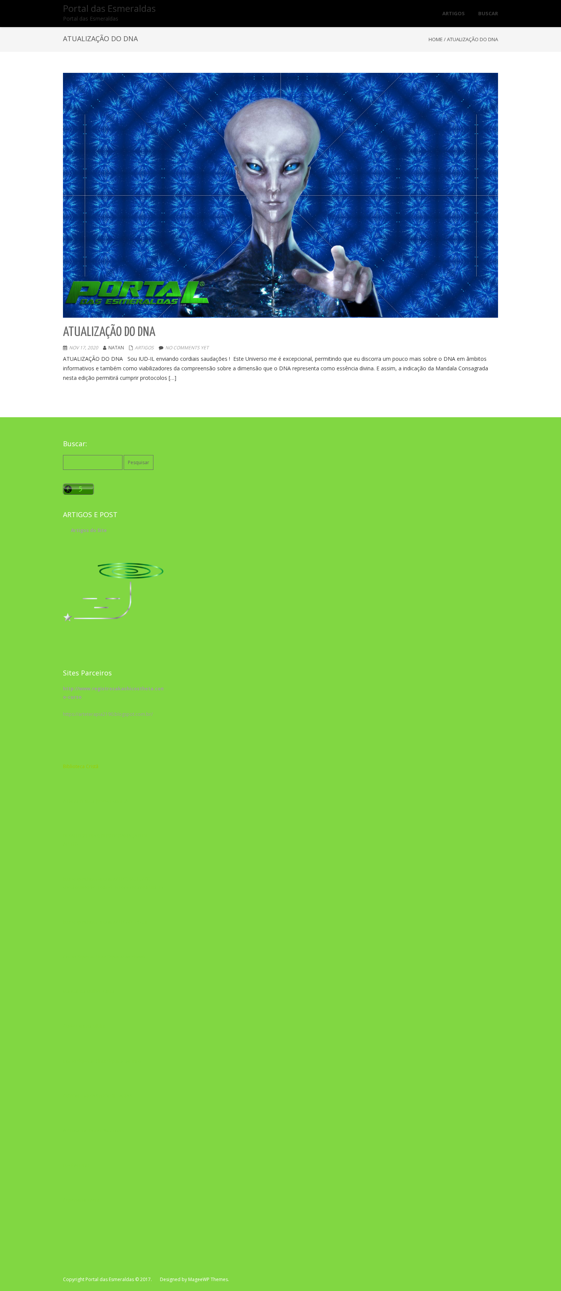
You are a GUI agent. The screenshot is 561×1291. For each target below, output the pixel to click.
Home (436, 39)
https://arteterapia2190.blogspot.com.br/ (108, 714)
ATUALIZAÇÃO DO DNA (110, 332)
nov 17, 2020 (83, 347)
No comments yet (187, 347)
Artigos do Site (89, 530)
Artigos (144, 347)
